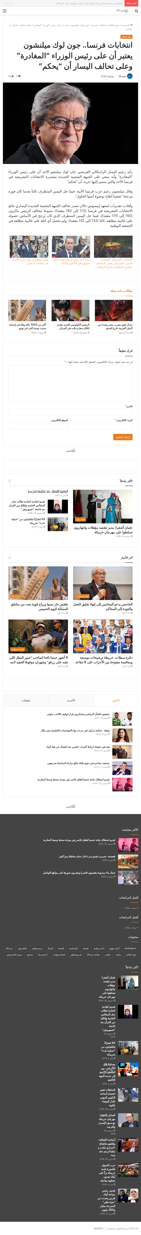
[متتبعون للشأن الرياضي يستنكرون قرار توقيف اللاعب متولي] (122, 719)
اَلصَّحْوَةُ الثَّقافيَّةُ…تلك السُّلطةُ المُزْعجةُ (48, 491)
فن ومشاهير (76, 954)
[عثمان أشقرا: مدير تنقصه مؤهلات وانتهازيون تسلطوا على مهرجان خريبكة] (128, 982)
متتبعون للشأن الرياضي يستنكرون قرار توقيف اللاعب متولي (78, 714)
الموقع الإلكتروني (59, 420)
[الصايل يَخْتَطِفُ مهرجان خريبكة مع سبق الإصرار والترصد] (128, 1120)
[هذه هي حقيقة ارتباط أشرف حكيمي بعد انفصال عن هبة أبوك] (122, 752)
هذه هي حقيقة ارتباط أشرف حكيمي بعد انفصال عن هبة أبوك (78, 747)
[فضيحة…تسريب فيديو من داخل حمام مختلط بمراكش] (128, 861)
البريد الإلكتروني (124, 420)
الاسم (129, 406)
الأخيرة (71, 700)
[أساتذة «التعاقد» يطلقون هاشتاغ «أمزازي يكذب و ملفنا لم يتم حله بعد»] (128, 1145)
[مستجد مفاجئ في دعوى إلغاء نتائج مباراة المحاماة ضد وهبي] (122, 768)
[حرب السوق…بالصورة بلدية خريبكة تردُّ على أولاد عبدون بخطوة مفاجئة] (128, 1170)
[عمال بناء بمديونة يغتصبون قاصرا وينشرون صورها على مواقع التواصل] (128, 878)
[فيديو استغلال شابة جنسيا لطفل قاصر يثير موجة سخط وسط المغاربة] (122, 784)
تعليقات (25, 700)
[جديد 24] (122, 10)
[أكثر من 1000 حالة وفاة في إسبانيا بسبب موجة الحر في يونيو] (27, 310)
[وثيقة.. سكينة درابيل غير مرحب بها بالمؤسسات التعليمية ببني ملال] (122, 735)
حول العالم (113, 25)
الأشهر (116, 700)
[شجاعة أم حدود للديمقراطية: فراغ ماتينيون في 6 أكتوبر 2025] (71, 247)
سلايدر (108, 954)
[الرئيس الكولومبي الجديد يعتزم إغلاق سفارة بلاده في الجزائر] (70, 310)
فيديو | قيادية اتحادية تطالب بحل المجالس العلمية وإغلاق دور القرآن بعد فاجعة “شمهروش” (27, 505)
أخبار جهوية (114, 948)
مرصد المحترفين (14, 954)
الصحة (61, 948)
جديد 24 (122, 76)
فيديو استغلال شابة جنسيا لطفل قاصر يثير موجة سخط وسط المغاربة (73, 779)
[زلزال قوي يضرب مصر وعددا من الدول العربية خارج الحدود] (114, 310)
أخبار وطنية (99, 948)
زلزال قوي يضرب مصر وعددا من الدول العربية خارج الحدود (115, 326)
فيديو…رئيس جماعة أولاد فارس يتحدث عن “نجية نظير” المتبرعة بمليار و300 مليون (106, 1200)
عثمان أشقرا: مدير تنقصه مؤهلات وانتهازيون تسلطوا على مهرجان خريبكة (103, 529)
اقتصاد (85, 948)
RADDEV (98, 1228)
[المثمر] (70, 450)
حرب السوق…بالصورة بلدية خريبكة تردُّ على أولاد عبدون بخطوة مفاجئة (107, 1172)
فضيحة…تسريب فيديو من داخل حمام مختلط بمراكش (87, 856)
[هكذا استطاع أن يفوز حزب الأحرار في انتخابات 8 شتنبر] (29, 247)
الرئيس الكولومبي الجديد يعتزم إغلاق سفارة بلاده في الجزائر (73, 326)
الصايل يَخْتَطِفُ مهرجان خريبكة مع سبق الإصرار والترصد (106, 1121)
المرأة (50, 948)
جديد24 (9, 948)
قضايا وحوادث (59, 954)
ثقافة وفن (22, 948)
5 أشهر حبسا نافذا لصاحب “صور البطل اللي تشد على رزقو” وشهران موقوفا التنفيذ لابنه (38, 659)
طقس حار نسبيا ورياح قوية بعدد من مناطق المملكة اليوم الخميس (89, 3)
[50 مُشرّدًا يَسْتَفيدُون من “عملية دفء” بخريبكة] (58, 524)
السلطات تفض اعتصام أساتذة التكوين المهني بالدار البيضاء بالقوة (107, 1097)
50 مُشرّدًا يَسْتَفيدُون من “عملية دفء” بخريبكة (108, 1048)
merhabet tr (130, 948)
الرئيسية (125, 25)
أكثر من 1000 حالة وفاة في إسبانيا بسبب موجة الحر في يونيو (27, 326)
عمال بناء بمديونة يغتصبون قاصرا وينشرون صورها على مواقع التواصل (79, 873)
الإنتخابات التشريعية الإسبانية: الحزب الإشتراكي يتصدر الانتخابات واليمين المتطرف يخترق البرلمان (114, 263)
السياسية (73, 948)
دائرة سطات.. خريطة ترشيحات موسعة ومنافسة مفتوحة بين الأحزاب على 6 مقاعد (104, 659)
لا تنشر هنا (43, 954)
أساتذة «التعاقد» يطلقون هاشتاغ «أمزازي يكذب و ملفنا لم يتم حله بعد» (106, 1147)
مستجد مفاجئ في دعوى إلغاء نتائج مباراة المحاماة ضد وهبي (78, 763)
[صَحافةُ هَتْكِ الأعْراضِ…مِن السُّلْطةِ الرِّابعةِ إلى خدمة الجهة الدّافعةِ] (128, 1069)
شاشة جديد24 (93, 954)
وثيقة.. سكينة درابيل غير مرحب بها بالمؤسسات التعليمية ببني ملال (75, 730)
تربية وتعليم (37, 948)
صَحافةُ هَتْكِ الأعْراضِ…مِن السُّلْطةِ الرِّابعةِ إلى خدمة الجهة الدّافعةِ (107, 1072)
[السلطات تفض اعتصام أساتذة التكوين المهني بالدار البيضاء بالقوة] (128, 1095)
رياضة (118, 954)
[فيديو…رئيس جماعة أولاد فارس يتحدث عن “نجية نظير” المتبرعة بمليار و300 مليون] (128, 1195)
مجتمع (30, 954)
